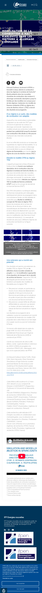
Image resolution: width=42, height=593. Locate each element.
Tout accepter (20, 583)
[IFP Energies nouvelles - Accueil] (20, 5)
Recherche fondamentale (11, 59)
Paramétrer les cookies (8, 578)
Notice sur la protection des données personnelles (12, 576)
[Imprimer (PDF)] (21, 83)
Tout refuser (20, 589)
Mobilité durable (21, 59)
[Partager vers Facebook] (8, 83)
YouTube (14, 529)
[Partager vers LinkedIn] (13, 83)
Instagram (10, 529)
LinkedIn (6, 529)
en (32, 5)
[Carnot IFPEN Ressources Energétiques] (21, 554)
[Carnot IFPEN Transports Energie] (21, 538)
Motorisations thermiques (32, 59)
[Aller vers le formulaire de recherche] (36, 4)
